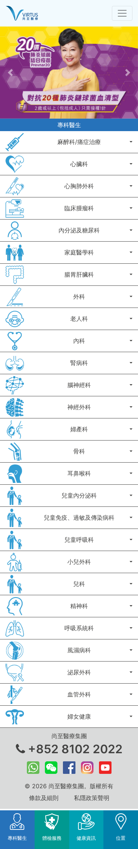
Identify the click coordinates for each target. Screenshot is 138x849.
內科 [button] (79, 340)
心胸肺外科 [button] (79, 186)
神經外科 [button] (79, 407)
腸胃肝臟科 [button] (79, 274)
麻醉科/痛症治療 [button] (79, 141)
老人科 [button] (79, 318)
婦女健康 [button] (79, 716)
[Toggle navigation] (122, 13)
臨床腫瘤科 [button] (79, 208)
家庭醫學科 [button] (79, 252)
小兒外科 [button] (79, 561)
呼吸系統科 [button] (79, 628)
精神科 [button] (79, 606)
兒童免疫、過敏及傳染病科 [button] (79, 517)
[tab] (17, 829)
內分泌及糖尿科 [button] (79, 230)
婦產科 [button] (79, 429)
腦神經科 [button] (79, 385)
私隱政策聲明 (91, 797)
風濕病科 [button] (79, 650)
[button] (10, 73)
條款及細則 (44, 797)
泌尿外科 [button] (79, 672)
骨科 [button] (79, 451)
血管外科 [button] (79, 694)
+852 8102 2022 (74, 749)
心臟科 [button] (79, 164)
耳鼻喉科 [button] (79, 473)
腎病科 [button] (79, 362)
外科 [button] (79, 296)
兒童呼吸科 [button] (79, 539)
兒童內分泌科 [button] (79, 495)
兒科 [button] (79, 583)
